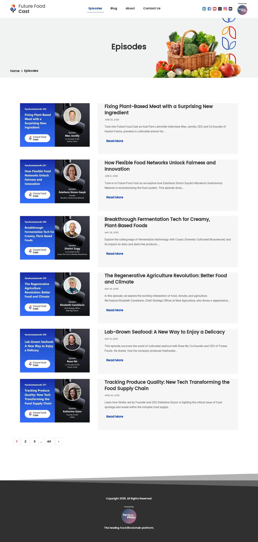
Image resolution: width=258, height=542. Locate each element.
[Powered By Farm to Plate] (242, 9)
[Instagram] (225, 9)
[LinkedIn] (204, 9)
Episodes (95, 8)
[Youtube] (214, 9)
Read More (114, 141)
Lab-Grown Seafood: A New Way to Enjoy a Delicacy (165, 332)
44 (49, 441)
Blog (114, 8)
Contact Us (151, 8)
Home (15, 71)
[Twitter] (220, 9)
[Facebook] (209, 9)
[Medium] (230, 9)
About (130, 8)
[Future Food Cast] (28, 8)
